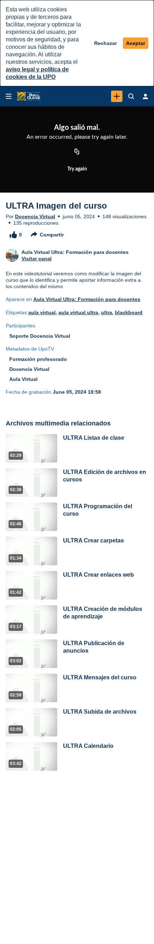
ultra (106, 312)
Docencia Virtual (35, 216)
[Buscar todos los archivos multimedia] (131, 96)
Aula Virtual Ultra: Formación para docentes (86, 299)
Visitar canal (36, 258)
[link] (116, 96)
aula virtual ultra (78, 312)
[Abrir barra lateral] (8, 96)
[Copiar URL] (77, 152)
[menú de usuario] (145, 96)
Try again (77, 169)
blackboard (129, 312)
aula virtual (42, 312)
